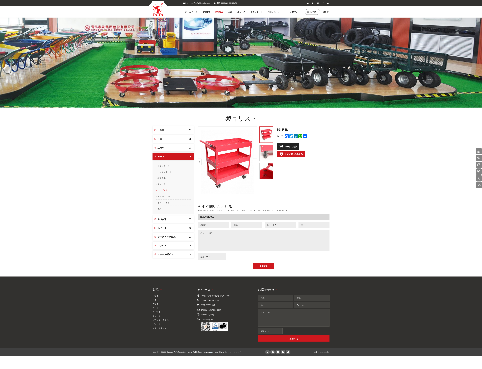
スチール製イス (174, 254)
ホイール (174, 227)
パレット (174, 245)
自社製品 (219, 12)
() (328, 12)
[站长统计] (209, 352)
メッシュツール (165, 171)
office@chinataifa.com (211, 309)
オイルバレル (164, 196)
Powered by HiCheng (221, 352)
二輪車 (174, 147)
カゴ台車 (174, 219)
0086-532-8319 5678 (210, 300)
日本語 (313, 11)
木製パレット (164, 202)
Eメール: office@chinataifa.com (197, 3)
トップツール (164, 165)
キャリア (162, 184)
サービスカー (164, 190)
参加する (293, 338)
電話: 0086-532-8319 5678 (227, 3)
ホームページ (191, 12)
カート (174, 156)
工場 (230, 12)
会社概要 (206, 12)
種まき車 (162, 178)
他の (160, 208)
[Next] (255, 162)
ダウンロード (256, 12)
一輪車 (174, 130)
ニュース (241, 12)
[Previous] (199, 162)
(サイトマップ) (235, 352)
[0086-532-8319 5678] (479, 178)
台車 (174, 138)
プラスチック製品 (174, 236)
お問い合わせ (273, 12)
